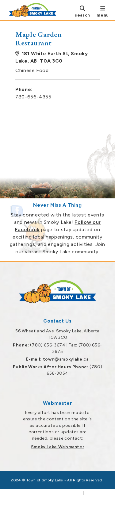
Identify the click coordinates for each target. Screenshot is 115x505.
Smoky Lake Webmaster (57, 447)
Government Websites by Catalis (48, 493)
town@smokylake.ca (66, 359)
